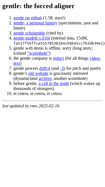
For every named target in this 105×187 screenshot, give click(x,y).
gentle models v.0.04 (31, 38)
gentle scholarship (29, 33)
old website (38, 73)
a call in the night (54, 83)
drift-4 (44, 68)
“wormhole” (38, 53)
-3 (62, 68)
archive (45, 78)
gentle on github (27, 17)
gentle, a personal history (35, 22)
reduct (58, 58)
